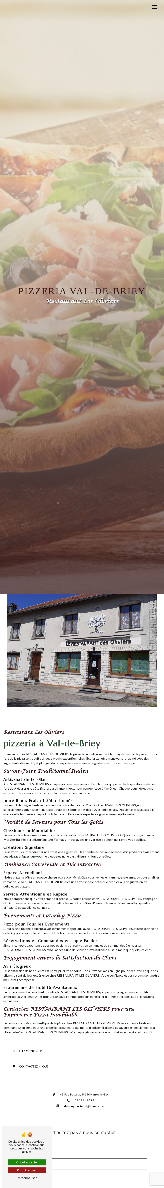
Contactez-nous (33, 1066)
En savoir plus (30, 1051)
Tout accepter (28, 1162)
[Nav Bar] (154, 7)
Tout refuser (28, 1170)
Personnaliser (27, 1178)
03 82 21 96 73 (84, 1100)
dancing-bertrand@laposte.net (84, 1106)
